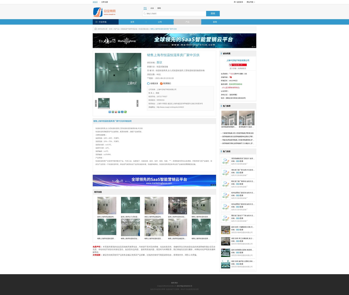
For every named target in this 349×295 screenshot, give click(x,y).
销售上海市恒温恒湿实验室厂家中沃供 (205, 217)
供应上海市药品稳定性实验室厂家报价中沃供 (161, 217)
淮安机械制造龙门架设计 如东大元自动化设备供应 (249, 158)
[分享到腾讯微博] (119, 112)
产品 (187, 22)
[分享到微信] (125, 112)
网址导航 (250, 2)
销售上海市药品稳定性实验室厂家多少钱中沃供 (185, 239)
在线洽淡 (154, 83)
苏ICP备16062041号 (184, 286)
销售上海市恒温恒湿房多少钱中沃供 (110, 239)
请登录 (95, 2)
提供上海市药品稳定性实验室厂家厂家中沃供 (113, 217)
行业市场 (102, 22)
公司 (160, 22)
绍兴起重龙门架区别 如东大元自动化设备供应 (247, 204)
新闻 (215, 22)
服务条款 (174, 283)
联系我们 (167, 83)
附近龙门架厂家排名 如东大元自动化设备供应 (247, 181)
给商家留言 (242, 68)
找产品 (116, 29)
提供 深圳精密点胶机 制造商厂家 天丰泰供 (246, 250)
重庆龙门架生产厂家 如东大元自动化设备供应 (247, 216)
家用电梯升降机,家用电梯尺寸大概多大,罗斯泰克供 (240, 143)
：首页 (109, 29)
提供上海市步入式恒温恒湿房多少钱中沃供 (136, 217)
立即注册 (104, 2)
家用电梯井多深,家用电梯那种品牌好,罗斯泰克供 (240, 137)
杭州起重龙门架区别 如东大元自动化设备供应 (247, 193)
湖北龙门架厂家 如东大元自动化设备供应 (246, 170)
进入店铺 (233, 68)
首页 (132, 22)
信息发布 (240, 2)
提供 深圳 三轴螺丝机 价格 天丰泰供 (244, 227)
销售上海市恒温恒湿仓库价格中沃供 (134, 239)
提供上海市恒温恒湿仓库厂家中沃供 (181, 217)
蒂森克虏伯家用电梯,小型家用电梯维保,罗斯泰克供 (240, 140)
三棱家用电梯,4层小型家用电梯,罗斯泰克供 (238, 133)
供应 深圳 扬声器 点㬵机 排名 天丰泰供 (245, 261)
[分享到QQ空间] (113, 112)
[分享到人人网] (122, 112)
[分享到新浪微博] (116, 112)
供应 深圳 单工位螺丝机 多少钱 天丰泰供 (246, 238)
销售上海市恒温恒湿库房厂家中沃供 (205, 239)
